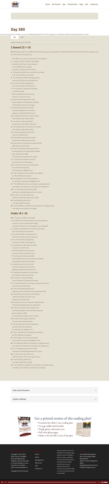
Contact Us (94, 4)
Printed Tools (72, 4)
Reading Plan (39, 460)
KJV (22, 37)
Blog (81, 4)
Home (47, 4)
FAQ (36, 466)
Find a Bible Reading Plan (88, 454)
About (37, 457)
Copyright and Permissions (19, 471)
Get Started (56, 4)
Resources (38, 463)
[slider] (105, 482)
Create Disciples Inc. (21, 467)
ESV (14, 37)
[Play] (2, 482)
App (64, 4)
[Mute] (102, 482)
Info (86, 4)
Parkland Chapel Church (87, 467)
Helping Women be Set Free (89, 465)
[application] (54, 482)
